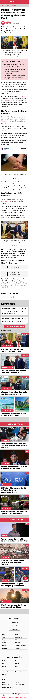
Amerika (13, 5)
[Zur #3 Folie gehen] (16, 246)
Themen (17, 648)
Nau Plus (17, 642)
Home (3, 5)
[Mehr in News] (14, 424)
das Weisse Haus (6, 201)
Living (17, 660)
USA (7, 23)
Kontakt (17, 682)
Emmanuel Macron (9, 100)
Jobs (3, 682)
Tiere (3, 669)
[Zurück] (1, 2)
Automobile (5, 671)
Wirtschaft (18, 639)
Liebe (3, 663)
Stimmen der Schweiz (20, 645)
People (4, 639)
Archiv (4, 651)
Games (4, 645)
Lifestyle (4, 648)
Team (17, 679)
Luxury (17, 663)
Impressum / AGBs (20, 684)
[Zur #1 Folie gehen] (13, 178)
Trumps (22, 96)
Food (16, 666)
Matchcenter (18, 637)
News (7, 5)
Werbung (4, 679)
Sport (3, 637)
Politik (17, 634)
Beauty (4, 674)
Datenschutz (5, 684)
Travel (17, 669)
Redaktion (8, 22)
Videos (4, 642)
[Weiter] (25, 162)
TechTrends (18, 671)
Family (4, 666)
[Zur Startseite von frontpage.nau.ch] (14, 2)
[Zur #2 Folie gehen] (15, 178)
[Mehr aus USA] (14, 520)
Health (4, 660)
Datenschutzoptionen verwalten (8, 687)
